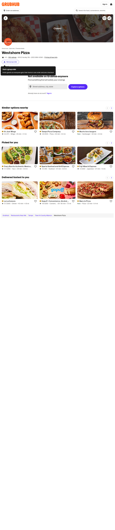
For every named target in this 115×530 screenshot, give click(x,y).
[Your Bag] (111, 4)
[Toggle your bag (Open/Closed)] (111, 4)
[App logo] (10, 4)
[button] (11, 10)
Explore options (77, 87)
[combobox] (93, 10)
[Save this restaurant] (104, 18)
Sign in (49, 93)
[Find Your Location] (30, 86)
